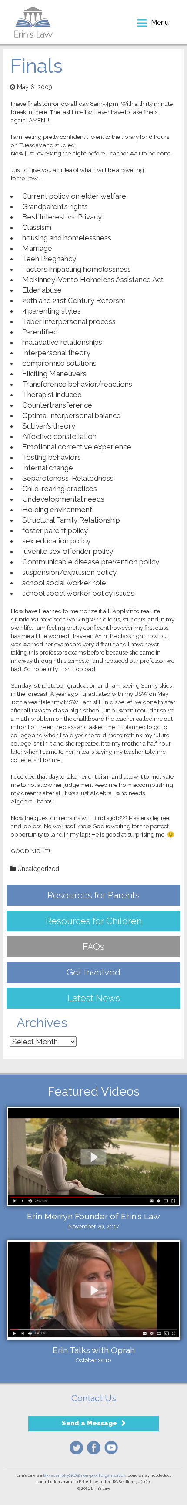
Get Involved (93, 972)
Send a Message (89, 1423)
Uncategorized (38, 868)
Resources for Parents (93, 895)
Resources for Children (94, 920)
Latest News (93, 997)
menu (160, 22)
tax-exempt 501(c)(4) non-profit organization (84, 1475)
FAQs (93, 946)
